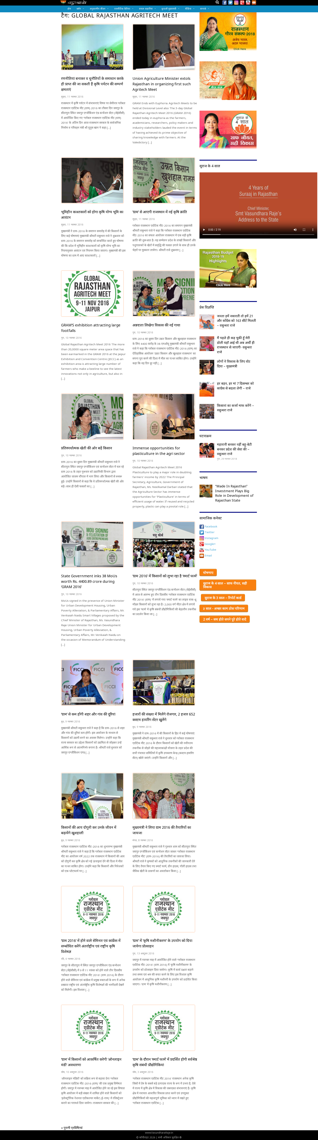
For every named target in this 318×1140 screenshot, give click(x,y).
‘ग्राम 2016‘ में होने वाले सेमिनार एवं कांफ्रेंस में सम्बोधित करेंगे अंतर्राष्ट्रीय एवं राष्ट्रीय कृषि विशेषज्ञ (91, 946)
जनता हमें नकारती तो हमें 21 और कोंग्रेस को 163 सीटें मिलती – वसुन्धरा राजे (236, 320)
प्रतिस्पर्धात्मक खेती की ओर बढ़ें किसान (86, 447)
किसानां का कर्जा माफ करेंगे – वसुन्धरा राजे (235, 407)
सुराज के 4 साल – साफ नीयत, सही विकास (225, 585)
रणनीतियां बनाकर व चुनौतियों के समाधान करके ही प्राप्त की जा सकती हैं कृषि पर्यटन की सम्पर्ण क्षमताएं (92, 84)
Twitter (209, 532)
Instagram (211, 538)
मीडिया (188, 8)
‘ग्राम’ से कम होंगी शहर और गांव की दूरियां (88, 714)
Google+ (210, 544)
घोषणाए (208, 572)
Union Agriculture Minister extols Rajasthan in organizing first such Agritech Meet (161, 84)
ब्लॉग (79, 8)
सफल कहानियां (146, 8)
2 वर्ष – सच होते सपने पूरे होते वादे (224, 619)
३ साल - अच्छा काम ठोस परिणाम (224, 608)
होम (69, 8)
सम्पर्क (203, 8)
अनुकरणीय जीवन (97, 8)
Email (208, 555)
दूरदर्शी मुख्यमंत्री (169, 8)
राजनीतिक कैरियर (122, 8)
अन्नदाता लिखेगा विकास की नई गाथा (156, 325)
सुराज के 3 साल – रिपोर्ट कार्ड (223, 597)
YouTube (210, 549)
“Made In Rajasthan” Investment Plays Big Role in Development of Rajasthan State (234, 493)
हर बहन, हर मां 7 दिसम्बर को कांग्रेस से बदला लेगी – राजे (235, 385)
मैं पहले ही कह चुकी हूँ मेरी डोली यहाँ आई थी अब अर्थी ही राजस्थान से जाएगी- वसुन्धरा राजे (236, 345)
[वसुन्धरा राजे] (73, 4)
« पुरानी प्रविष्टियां (71, 1127)
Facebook (210, 526)
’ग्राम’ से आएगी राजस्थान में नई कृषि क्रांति (159, 211)
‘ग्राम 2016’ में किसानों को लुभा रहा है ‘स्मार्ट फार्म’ (164, 575)
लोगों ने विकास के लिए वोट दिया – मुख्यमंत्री (233, 363)
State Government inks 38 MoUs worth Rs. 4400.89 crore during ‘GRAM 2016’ (89, 581)
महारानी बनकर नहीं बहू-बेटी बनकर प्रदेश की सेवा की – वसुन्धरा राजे (234, 449)
